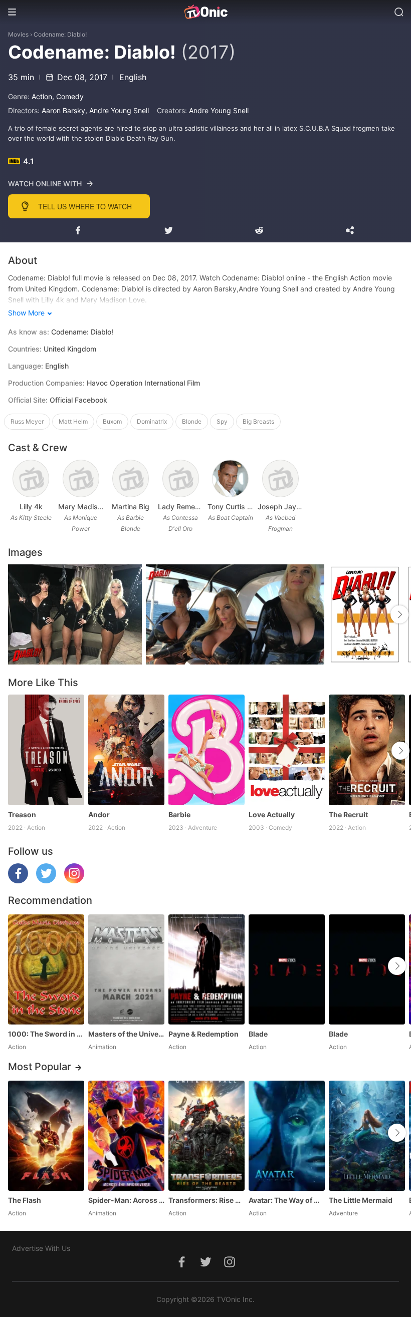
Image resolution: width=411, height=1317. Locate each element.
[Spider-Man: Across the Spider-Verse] (126, 1136)
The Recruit (348, 814)
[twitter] (46, 880)
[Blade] (287, 969)
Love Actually (272, 814)
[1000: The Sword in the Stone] (46, 969)
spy (222, 421)
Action (42, 96)
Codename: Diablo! (60, 34)
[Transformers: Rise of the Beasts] (206, 1136)
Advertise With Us (41, 1248)
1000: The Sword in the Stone (46, 1034)
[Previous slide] (15, 751)
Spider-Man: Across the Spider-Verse (126, 1200)
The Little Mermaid (360, 1200)
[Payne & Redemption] (206, 969)
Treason (22, 814)
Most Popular (39, 1067)
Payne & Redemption (203, 1034)
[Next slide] (400, 751)
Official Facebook (78, 400)
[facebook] (18, 880)
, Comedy (68, 96)
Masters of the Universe (126, 1034)
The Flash (24, 1200)
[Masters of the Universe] (126, 969)
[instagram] (74, 880)
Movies (18, 34)
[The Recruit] (367, 750)
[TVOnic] (205, 12)
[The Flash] (46, 1136)
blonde (191, 421)
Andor (99, 814)
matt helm (73, 421)
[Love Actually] (287, 750)
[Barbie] (206, 750)
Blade (258, 1034)
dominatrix (152, 421)
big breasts (258, 421)
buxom (112, 421)
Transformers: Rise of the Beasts (206, 1200)
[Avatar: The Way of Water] (287, 1136)
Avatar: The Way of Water (287, 1200)
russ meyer (27, 421)
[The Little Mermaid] (367, 1136)
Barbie (179, 814)
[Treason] (46, 750)
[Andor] (126, 750)
